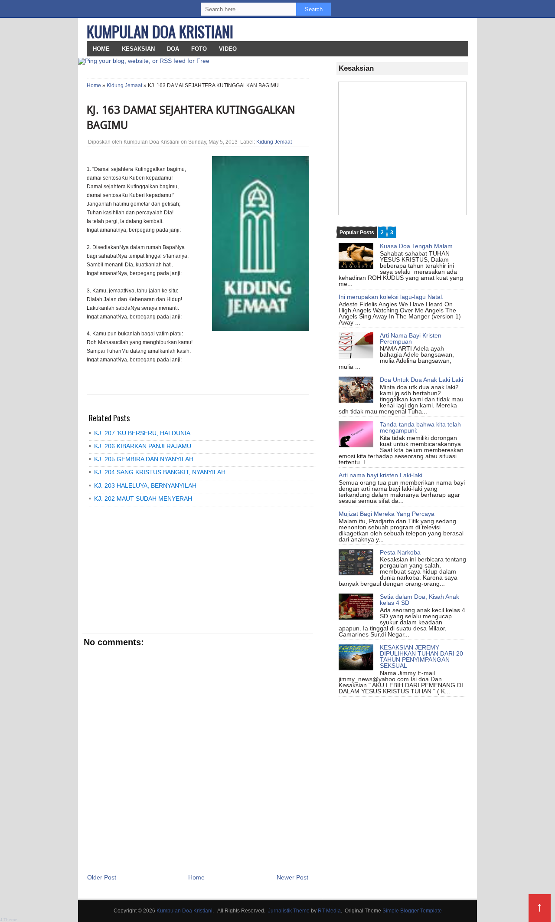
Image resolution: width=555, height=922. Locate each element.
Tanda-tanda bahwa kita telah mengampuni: (420, 427)
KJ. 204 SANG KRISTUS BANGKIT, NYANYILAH (159, 472)
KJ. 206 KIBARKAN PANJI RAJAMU (142, 446)
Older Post (101, 877)
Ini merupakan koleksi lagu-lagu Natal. (391, 296)
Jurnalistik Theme (289, 911)
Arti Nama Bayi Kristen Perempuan (410, 338)
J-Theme (8, 919)
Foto (199, 49)
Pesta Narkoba (400, 552)
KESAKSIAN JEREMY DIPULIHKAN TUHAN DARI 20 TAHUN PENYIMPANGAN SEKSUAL (421, 656)
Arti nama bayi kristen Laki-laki (380, 475)
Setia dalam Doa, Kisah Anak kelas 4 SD (419, 599)
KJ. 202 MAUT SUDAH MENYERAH (143, 498)
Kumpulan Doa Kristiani (160, 31)
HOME (101, 49)
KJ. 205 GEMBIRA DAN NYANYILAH (143, 459)
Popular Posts (357, 233)
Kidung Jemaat (124, 85)
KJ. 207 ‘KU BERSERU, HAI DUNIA (142, 433)
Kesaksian (138, 49)
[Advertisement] (150, 569)
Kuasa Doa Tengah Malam (416, 246)
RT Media (329, 911)
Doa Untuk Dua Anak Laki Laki (421, 379)
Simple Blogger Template (412, 911)
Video (228, 49)
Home (94, 85)
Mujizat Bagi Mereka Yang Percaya (386, 513)
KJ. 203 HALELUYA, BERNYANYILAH (145, 485)
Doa (173, 49)
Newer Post (292, 877)
